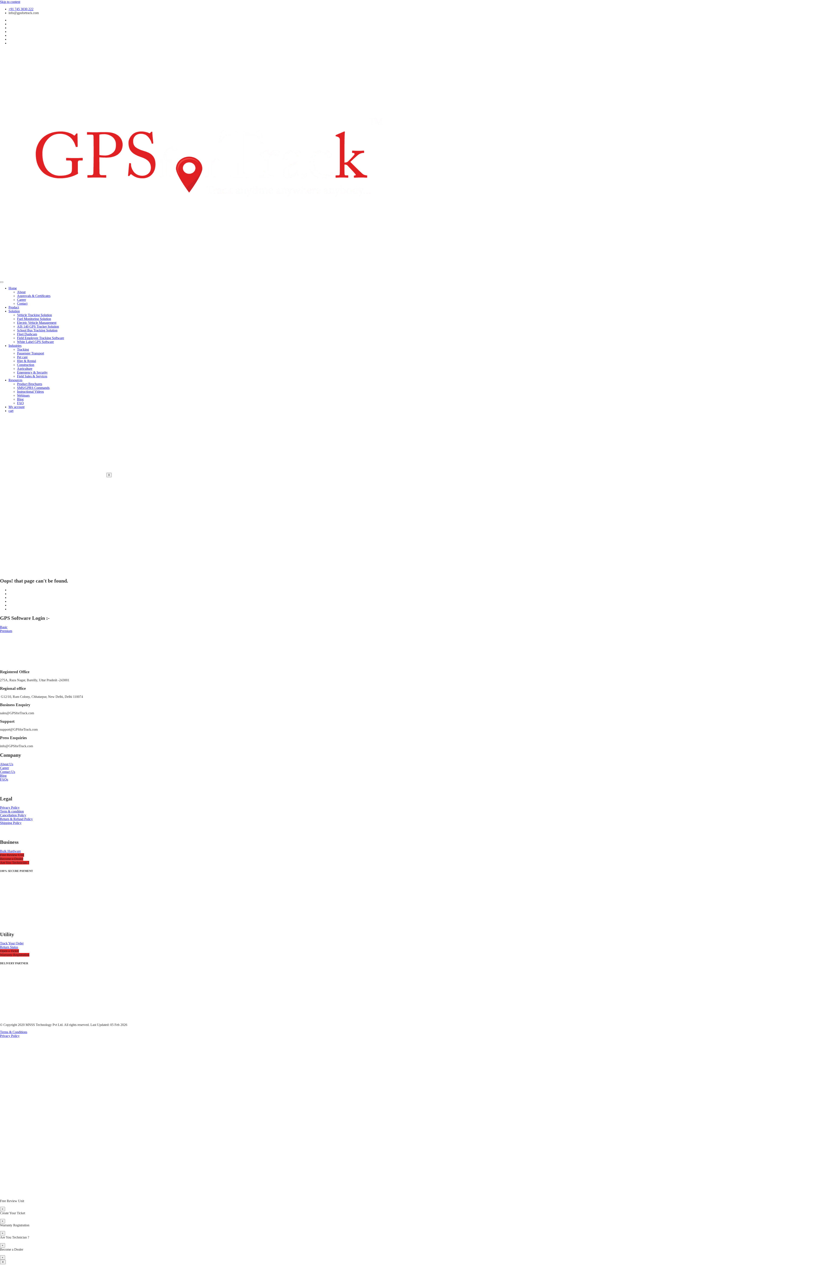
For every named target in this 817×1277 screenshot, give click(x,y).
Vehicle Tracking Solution (34, 315)
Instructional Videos (30, 391)
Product (14, 307)
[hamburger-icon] (1, 282)
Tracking (23, 349)
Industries (15, 345)
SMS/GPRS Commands (33, 388)
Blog (20, 399)
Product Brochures (29, 384)
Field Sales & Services (32, 376)
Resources (15, 380)
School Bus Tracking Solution (37, 330)
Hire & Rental (26, 361)
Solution (14, 311)
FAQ (20, 403)
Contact (22, 303)
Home (13, 288)
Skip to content (10, 2)
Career (21, 299)
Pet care (22, 357)
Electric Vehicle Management (36, 322)
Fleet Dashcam (27, 334)
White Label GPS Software (35, 342)
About (21, 292)
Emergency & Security (32, 372)
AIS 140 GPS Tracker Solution (38, 326)
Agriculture (24, 368)
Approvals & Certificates (33, 296)
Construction (25, 365)
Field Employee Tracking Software (40, 338)
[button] (12, 855)
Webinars (23, 395)
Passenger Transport (30, 353)
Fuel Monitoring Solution (34, 319)
